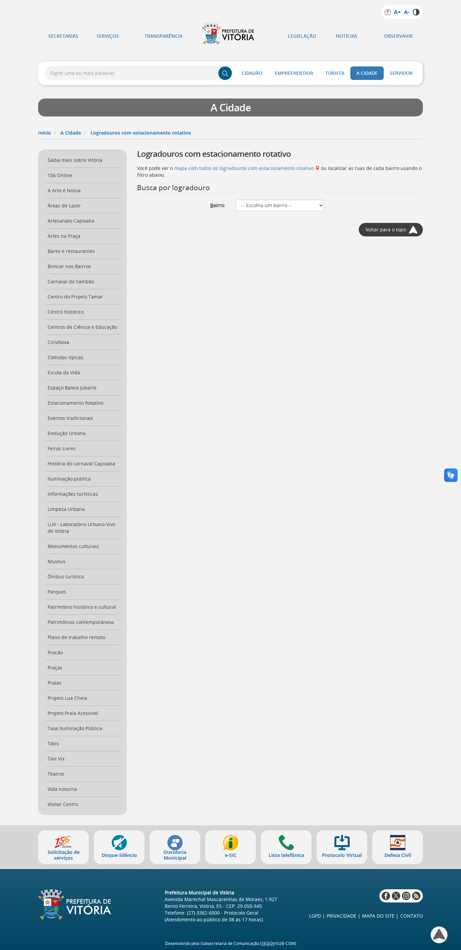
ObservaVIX (398, 36)
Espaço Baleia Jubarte (72, 387)
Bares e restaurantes (71, 251)
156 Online (60, 175)
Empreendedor (294, 73)
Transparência (163, 36)
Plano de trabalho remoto (76, 637)
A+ (397, 12)
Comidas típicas (65, 357)
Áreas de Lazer (64, 205)
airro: (217, 205)
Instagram (406, 896)
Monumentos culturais (73, 546)
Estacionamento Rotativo (75, 403)
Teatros (56, 774)
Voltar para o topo (385, 229)
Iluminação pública (69, 479)
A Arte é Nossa (64, 190)
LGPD (315, 916)
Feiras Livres (62, 448)
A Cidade (367, 73)
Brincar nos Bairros (69, 266)
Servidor (401, 73)
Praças (55, 667)
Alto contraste (416, 12)
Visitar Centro (63, 804)
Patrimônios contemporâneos (81, 622)
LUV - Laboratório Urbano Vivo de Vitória (81, 527)
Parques (57, 591)
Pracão (55, 652)
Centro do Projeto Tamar (75, 296)
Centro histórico (66, 312)
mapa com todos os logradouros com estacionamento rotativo (244, 168)
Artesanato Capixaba (71, 221)
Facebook (386, 896)
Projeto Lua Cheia (67, 698)
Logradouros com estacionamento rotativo (140, 132)
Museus (56, 561)
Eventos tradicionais (70, 418)
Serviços (108, 36)
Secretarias (63, 36)
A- (406, 12)
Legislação (302, 36)
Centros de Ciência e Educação (82, 327)
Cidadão (252, 73)
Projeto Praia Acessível (73, 713)
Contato (411, 916)
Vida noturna (62, 789)
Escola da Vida (64, 372)
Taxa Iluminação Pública (75, 728)
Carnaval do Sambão (71, 281)
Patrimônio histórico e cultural (82, 607)
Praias (54, 683)
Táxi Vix (56, 758)
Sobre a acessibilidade (387, 12)
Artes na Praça (64, 236)
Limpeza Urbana (66, 509)
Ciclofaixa (58, 342)
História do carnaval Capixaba (81, 463)
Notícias (346, 36)
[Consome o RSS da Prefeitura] (416, 896)
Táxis (53, 743)
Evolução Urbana (67, 433)
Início (44, 132)
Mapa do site (378, 916)
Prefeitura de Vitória (230, 33)
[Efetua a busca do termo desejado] (225, 73)
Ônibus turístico (66, 576)
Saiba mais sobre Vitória (75, 160)
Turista (334, 73)
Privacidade (341, 916)
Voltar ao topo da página (439, 934)
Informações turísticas (73, 494)
